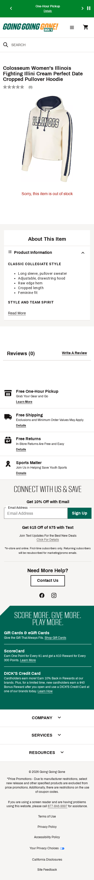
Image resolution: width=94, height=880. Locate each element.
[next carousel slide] (83, 8)
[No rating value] (16, 87)
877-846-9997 (57, 806)
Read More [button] (17, 313)
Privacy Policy (47, 827)
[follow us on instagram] (54, 596)
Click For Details (48, 539)
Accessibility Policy (47, 837)
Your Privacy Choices (44, 848)
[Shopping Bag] (85, 27)
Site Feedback (47, 869)
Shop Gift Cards (55, 638)
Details (21, 425)
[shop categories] (71, 27)
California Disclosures (47, 859)
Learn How (45, 691)
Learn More (24, 402)
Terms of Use (47, 816)
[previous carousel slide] (11, 8)
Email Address (18, 507)
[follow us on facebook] (42, 596)
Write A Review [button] (74, 353)
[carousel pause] (89, 8)
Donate (21, 473)
